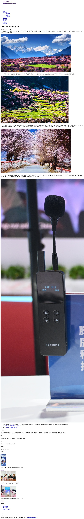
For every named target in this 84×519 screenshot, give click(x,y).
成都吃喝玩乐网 (6, 509)
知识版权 (5, 22)
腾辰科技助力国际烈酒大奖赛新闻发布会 (14, 425)
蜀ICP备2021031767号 (32, 517)
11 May (2, 470)
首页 (4, 11)
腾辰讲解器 (5, 506)
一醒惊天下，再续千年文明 (11, 427)
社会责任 (8, 15)
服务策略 (5, 23)
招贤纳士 (8, 16)
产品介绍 (5, 18)
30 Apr (2, 485)
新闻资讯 (5, 19)
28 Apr (2, 501)
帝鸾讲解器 (5, 507)
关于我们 (5, 12)
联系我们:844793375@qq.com (9, 3)
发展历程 (8, 13)
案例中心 (5, 20)
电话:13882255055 (7, 1)
